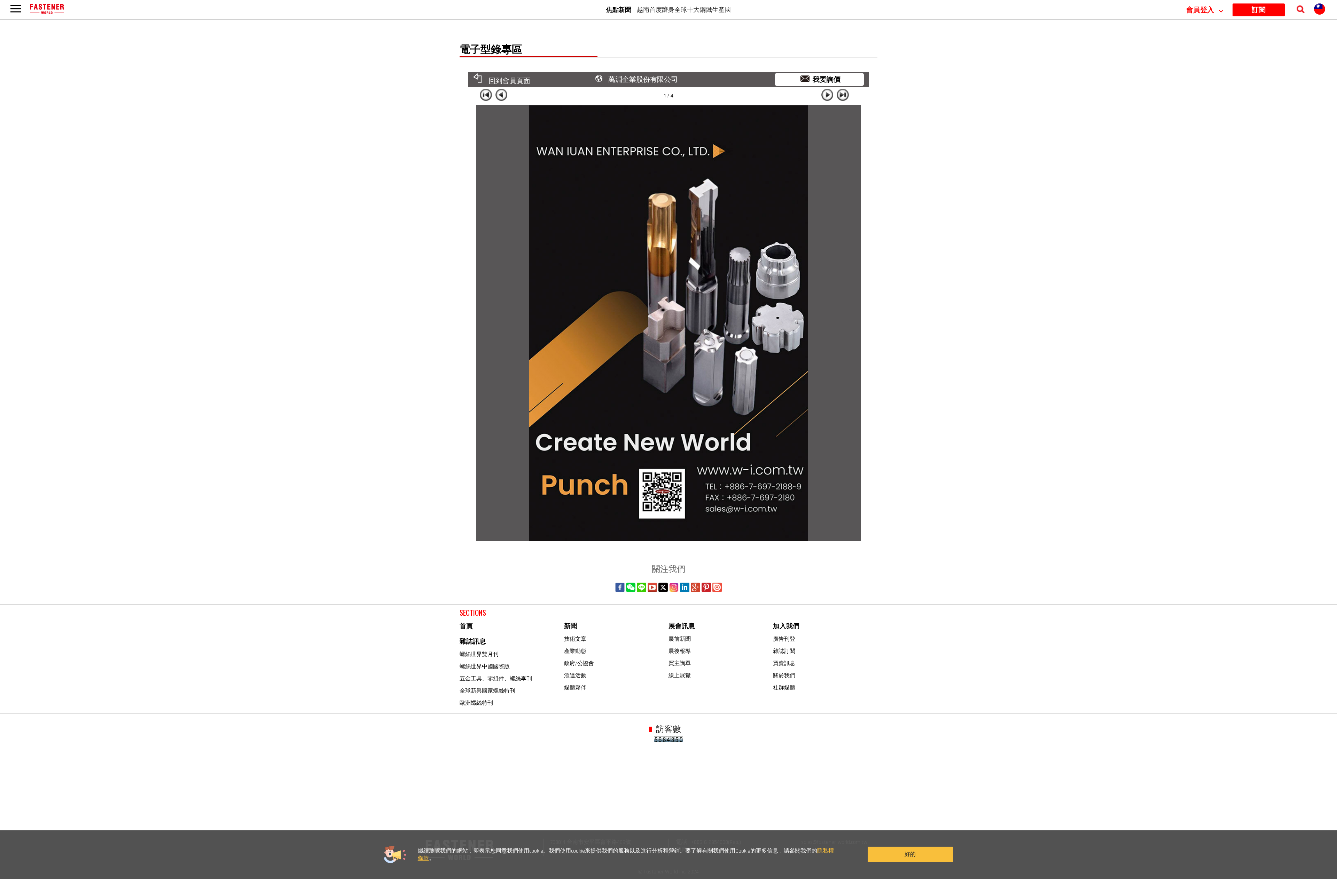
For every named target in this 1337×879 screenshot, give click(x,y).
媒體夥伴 (575, 687)
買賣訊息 (784, 663)
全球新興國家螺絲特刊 (487, 690)
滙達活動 (575, 675)
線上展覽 (679, 675)
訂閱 (1259, 10)
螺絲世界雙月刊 (479, 654)
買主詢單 (679, 663)
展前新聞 (679, 638)
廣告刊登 (784, 638)
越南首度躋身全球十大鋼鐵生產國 (684, 9)
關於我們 (784, 675)
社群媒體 (784, 687)
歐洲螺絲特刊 (476, 702)
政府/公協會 (579, 663)
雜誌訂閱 (784, 651)
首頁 (466, 626)
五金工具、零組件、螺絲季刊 (496, 678)
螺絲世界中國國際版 (485, 666)
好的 (910, 854)
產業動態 (575, 651)
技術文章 (575, 638)
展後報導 (679, 651)
